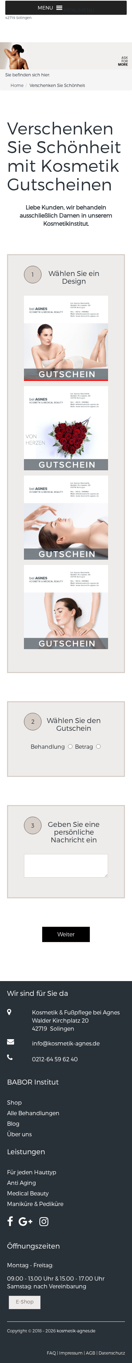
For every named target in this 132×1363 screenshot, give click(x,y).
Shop (14, 1102)
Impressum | (72, 1352)
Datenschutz (112, 1352)
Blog (13, 1123)
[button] (78, 10)
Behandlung (48, 746)
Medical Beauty (28, 1193)
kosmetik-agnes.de (76, 1330)
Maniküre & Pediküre (35, 1203)
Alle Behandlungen (33, 1113)
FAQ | (52, 1352)
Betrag (84, 746)
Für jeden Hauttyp (31, 1172)
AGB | (92, 1352)
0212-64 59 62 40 (55, 1059)
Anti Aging (21, 1182)
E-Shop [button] (24, 1302)
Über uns (19, 1134)
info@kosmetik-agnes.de (66, 1043)
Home (17, 85)
